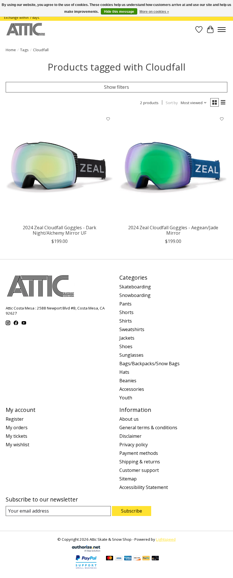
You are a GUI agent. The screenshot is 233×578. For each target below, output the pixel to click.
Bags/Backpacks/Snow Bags (149, 363)
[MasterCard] (109, 559)
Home (11, 49)
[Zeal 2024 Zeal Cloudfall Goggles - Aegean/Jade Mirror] (173, 167)
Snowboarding (135, 295)
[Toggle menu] (221, 29)
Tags (24, 49)
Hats (124, 372)
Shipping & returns (139, 462)
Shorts (126, 312)
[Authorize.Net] (86, 550)
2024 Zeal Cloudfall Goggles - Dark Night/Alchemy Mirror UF (59, 230)
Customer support (139, 470)
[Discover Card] (137, 559)
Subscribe (131, 511)
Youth (125, 398)
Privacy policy (133, 444)
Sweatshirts (131, 329)
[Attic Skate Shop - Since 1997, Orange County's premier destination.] (26, 29)
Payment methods (138, 453)
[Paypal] (86, 569)
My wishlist (17, 444)
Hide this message (119, 12)
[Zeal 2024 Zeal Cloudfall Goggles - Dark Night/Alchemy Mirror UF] (60, 167)
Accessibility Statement (143, 487)
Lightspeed (166, 539)
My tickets (16, 436)
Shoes (125, 346)
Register (15, 419)
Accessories (131, 389)
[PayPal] (146, 559)
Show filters (116, 87)
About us (129, 419)
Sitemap (128, 479)
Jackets (126, 338)
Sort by (172, 102)
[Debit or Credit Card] (155, 559)
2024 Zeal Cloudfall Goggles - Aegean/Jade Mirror (173, 230)
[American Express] (128, 559)
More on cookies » (154, 12)
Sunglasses (131, 355)
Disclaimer (130, 436)
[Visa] (118, 559)
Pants (125, 304)
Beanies (127, 380)
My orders (17, 427)
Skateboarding (135, 287)
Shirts (125, 321)
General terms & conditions (148, 427)
